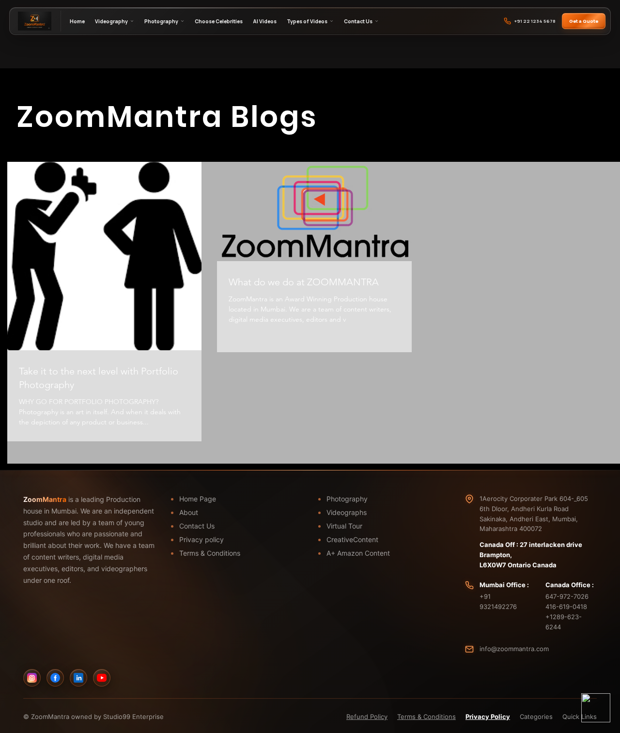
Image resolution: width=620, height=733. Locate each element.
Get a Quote (583, 21)
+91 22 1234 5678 (535, 21)
